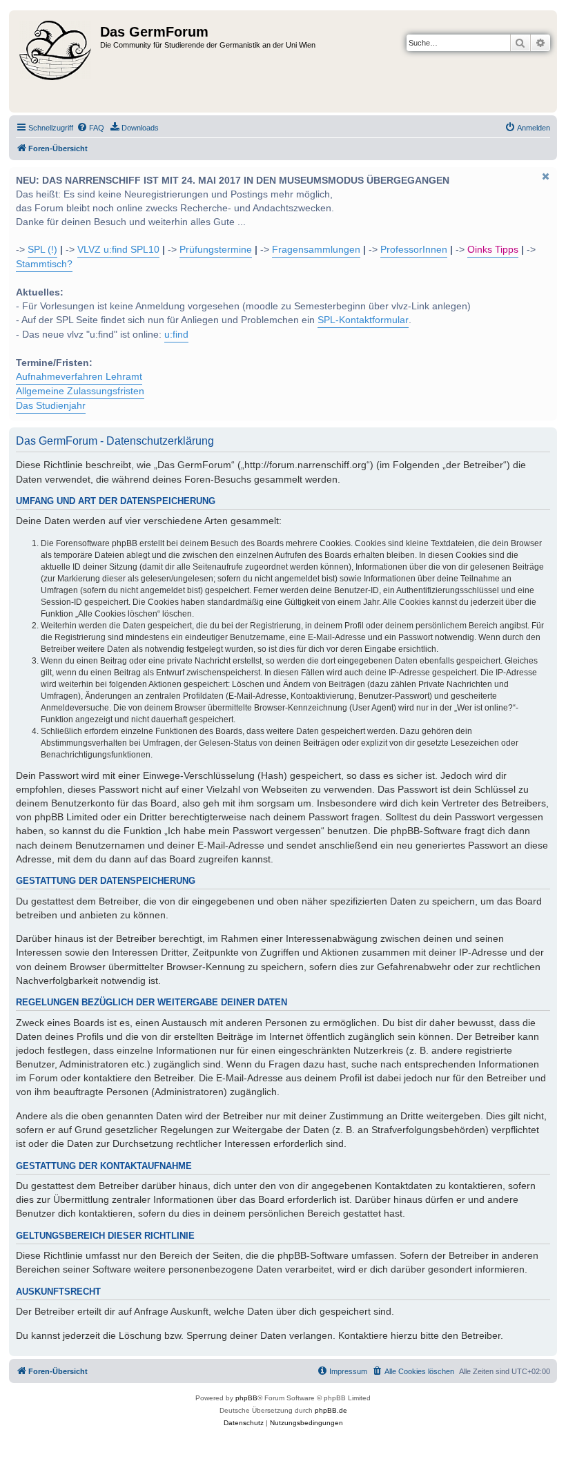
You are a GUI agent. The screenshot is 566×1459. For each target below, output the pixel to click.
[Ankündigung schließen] (545, 176)
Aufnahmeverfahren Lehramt (79, 376)
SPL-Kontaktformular (363, 320)
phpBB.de (331, 1410)
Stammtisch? (44, 264)
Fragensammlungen (316, 249)
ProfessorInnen (413, 249)
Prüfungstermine (215, 249)
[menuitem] (90, 127)
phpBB (246, 1398)
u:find (176, 334)
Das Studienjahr (51, 405)
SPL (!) (42, 249)
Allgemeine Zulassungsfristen (80, 391)
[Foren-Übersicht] (56, 61)
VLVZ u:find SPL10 (118, 249)
